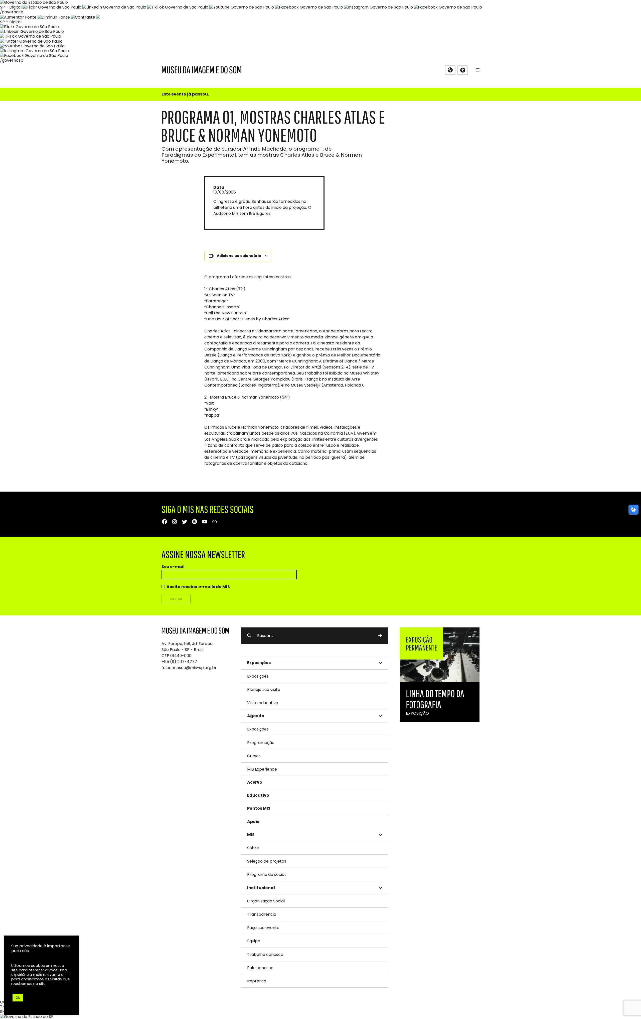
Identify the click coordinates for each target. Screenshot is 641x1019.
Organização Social (266, 901)
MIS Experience (262, 769)
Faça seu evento (263, 927)
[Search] (380, 635)
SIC (3, 1011)
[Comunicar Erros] (98, 17)
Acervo (254, 782)
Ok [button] (18, 997)
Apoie (253, 821)
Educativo (258, 795)
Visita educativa (262, 702)
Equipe (253, 941)
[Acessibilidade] (462, 70)
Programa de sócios (266, 874)
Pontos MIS (258, 808)
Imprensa (256, 981)
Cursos (254, 756)
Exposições (258, 676)
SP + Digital (11, 7)
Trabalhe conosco (265, 954)
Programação (260, 742)
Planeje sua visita (263, 689)
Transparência (261, 914)
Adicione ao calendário (239, 255)
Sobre (253, 848)
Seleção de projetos (266, 861)
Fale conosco (260, 967)
